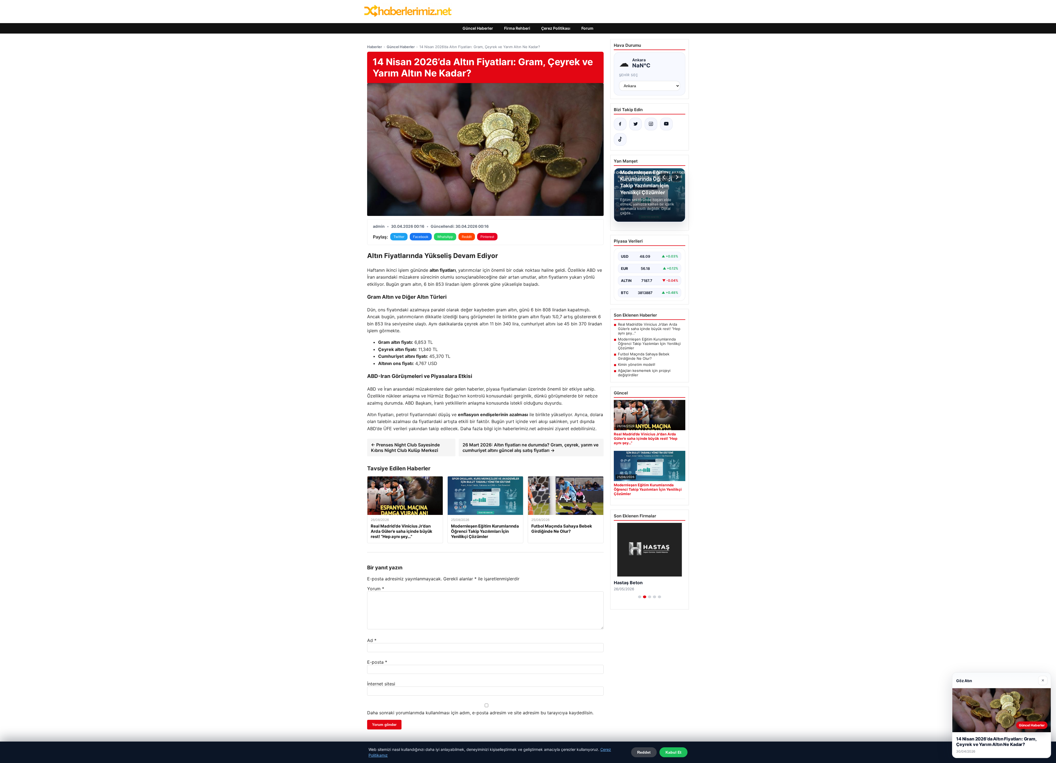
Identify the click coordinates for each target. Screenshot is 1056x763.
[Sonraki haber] (676, 177)
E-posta (377, 662)
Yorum (375, 588)
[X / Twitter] (635, 124)
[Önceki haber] (664, 177)
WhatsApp (445, 237)
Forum (587, 28)
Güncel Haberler (478, 28)
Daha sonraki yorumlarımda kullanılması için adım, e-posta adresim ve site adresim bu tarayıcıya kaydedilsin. (480, 712)
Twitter (399, 237)
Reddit (467, 237)
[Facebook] (620, 124)
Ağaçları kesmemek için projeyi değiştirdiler (644, 372)
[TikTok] (620, 139)
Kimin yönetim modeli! (636, 364)
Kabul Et (673, 752)
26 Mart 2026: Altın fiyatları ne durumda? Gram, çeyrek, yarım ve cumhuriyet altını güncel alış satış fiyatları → (530, 447)
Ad (371, 640)
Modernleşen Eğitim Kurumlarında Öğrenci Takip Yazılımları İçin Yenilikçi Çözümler (649, 343)
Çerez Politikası (555, 28)
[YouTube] (666, 124)
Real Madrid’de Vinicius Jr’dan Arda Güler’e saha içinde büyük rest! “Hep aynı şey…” (649, 328)
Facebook (420, 237)
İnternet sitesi (381, 684)
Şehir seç (629, 75)
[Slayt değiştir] (639, 596)
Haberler (374, 47)
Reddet (644, 752)
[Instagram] (651, 124)
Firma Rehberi (517, 28)
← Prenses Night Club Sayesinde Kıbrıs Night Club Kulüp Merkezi (405, 447)
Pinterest (487, 237)
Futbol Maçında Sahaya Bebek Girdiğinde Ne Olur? (643, 356)
